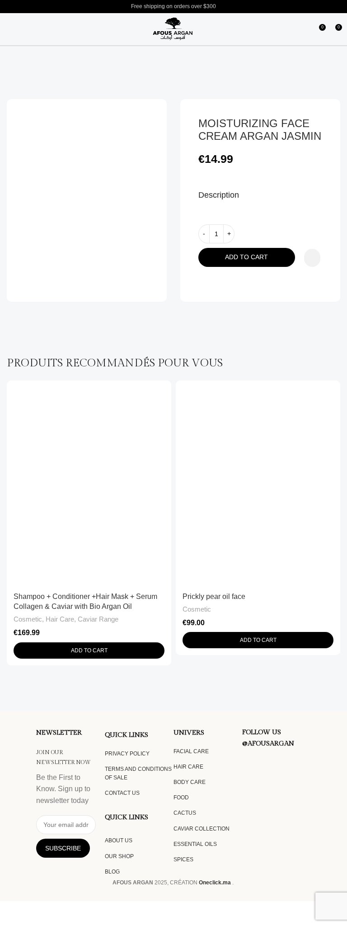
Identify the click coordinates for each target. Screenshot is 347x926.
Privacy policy (127, 753)
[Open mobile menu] (9, 29)
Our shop (119, 856)
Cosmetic (28, 619)
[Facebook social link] (247, 764)
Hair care (188, 767)
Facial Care (191, 751)
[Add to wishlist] (312, 257)
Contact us (122, 793)
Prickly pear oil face (214, 596)
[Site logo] (173, 29)
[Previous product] (313, 84)
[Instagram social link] (258, 764)
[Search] (23, 29)
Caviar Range (98, 619)
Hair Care (60, 619)
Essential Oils (195, 844)
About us (118, 840)
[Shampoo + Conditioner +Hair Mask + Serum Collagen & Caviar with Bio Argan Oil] (89, 483)
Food (181, 797)
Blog (112, 872)
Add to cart (246, 257)
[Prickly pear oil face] (258, 483)
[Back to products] (324, 84)
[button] (89, 650)
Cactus (185, 813)
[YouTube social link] (269, 764)
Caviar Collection (202, 829)
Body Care (190, 782)
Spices (183, 859)
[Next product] (334, 84)
